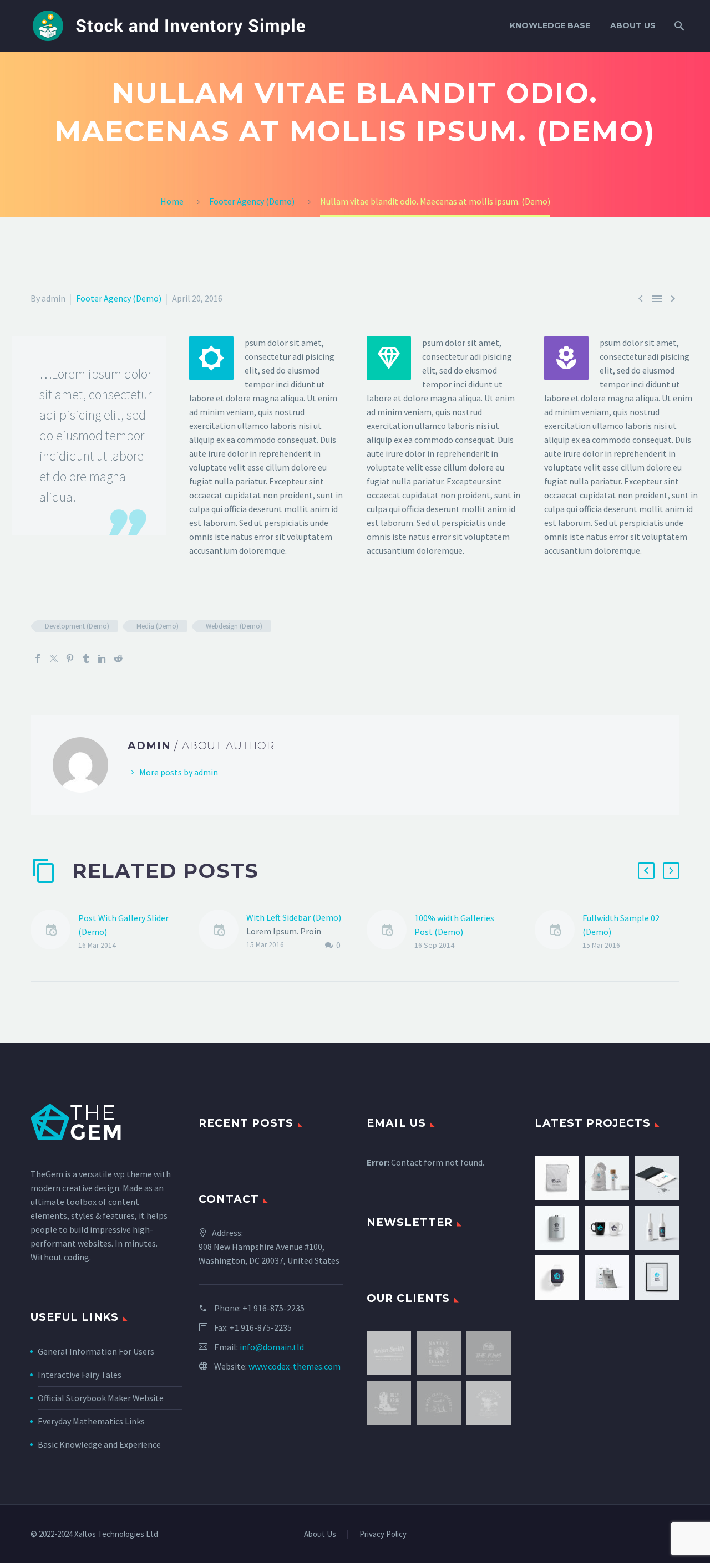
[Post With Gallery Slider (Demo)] (54, 931)
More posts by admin (178, 772)
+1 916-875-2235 (273, 1308)
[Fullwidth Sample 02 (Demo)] (558, 931)
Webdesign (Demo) (234, 626)
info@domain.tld (272, 1346)
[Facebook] (37, 658)
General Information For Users (96, 1351)
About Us (633, 25)
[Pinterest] (69, 658)
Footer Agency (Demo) (118, 298)
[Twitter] (53, 658)
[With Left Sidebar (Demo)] (222, 931)
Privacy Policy (383, 1534)
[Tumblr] (86, 658)
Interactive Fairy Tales (79, 1374)
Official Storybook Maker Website (101, 1397)
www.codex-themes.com (294, 1366)
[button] (646, 870)
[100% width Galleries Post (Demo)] (390, 931)
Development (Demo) (77, 626)
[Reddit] (118, 658)
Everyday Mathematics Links (91, 1421)
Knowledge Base (550, 25)
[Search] (678, 26)
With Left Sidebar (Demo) (293, 917)
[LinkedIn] (102, 658)
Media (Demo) (157, 626)
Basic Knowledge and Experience (99, 1444)
